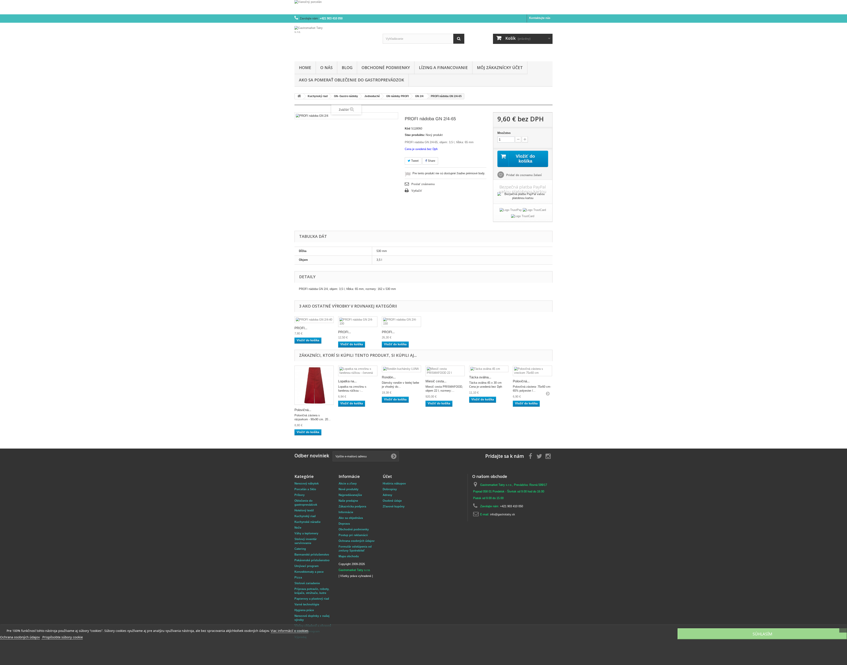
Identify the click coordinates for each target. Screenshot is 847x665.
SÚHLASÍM (762, 634)
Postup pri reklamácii (353, 535)
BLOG (347, 67)
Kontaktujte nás (539, 18)
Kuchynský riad (305, 516)
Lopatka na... (347, 381)
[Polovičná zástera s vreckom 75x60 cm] (532, 371)
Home (305, 67)
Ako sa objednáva (351, 518)
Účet (387, 476)
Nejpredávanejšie (350, 495)
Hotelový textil (304, 510)
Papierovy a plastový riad (311, 598)
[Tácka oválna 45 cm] (488, 369)
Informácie (346, 512)
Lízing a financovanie (443, 67)
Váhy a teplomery (306, 533)
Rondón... (389, 377)
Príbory (299, 495)
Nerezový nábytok (306, 483)
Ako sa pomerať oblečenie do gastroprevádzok (351, 80)
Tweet (414, 160)
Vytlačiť (416, 190)
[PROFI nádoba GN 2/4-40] (314, 319)
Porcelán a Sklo (305, 489)
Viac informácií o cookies (289, 630)
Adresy (387, 495)
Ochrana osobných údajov (357, 541)
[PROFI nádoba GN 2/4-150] (401, 321)
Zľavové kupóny (394, 506)
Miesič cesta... (435, 381)
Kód (407, 128)
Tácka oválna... (480, 377)
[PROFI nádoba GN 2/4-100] (357, 321)
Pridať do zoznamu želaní (523, 175)
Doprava (344, 523)
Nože (297, 527)
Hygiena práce (304, 610)
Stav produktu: (415, 135)
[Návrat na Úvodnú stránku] (299, 96)
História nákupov (394, 483)
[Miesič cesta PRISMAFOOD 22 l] (445, 371)
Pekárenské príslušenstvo (312, 560)
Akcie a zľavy (348, 483)
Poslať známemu (423, 184)
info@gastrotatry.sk (502, 514)
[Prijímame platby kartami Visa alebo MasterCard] (534, 210)
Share (431, 160)
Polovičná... (302, 410)
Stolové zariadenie (307, 583)
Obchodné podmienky (386, 67)
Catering (300, 548)
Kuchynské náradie (307, 522)
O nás (326, 67)
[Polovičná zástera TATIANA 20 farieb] (314, 385)
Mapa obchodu (349, 556)
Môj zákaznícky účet (500, 67)
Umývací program (306, 566)
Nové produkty (348, 489)
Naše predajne (348, 500)
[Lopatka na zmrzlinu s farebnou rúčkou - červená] (357, 371)
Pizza (298, 577)
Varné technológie (306, 604)
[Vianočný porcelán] (423, 7)
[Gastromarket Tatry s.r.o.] (335, 41)
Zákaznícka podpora (352, 506)
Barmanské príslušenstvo (311, 554)
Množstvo (504, 133)
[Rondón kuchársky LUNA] (401, 369)
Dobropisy (390, 489)
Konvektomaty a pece (309, 571)
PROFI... (300, 328)
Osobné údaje (392, 500)
